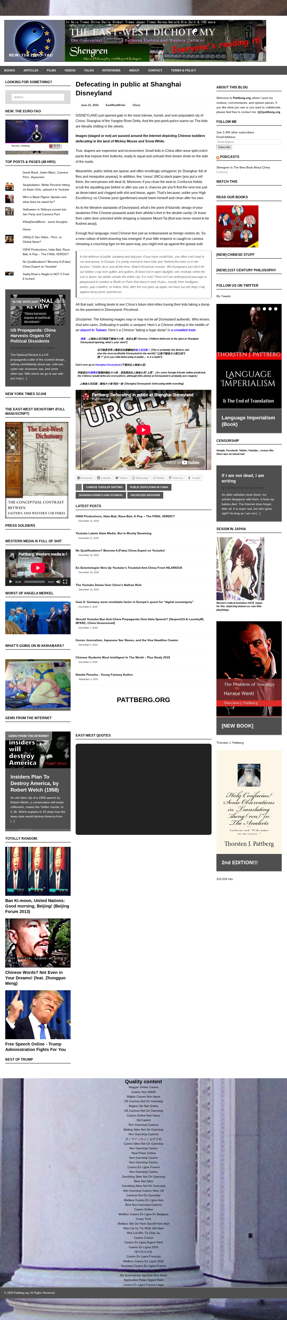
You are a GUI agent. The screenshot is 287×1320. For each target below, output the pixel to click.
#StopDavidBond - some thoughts (45, 221)
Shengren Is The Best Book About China (243, 167)
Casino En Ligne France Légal (143, 1284)
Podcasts (229, 157)
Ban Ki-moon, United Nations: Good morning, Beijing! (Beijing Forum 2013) (37, 906)
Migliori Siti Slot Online (143, 1106)
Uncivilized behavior (145, 495)
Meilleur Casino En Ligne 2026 (143, 1261)
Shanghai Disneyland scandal (101, 495)
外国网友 (93, 372)
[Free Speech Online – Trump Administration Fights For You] (38, 1037)
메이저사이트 (143, 1251)
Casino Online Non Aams (143, 1115)
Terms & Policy (183, 70)
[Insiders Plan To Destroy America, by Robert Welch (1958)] (38, 750)
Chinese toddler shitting (104, 487)
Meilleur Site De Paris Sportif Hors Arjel (143, 1223)
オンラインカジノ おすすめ (143, 1139)
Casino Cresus (143, 1237)
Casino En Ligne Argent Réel (143, 1242)
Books (9, 70)
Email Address (225, 137)
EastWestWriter (115, 105)
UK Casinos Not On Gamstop (143, 1101)
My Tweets (223, 296)
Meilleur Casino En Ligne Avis (143, 1200)
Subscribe (224, 147)
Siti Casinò (144, 1120)
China (136, 105)
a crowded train (183, 330)
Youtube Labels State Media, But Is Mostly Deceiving (113, 533)
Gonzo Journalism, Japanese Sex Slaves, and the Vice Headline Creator (127, 640)
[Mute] (58, 582)
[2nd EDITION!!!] (249, 802)
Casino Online (143, 1209)
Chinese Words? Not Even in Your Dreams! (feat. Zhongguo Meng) (35, 978)
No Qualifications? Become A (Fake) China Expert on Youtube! (120, 550)
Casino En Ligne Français (143, 1256)
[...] (25, 378)
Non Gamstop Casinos (144, 1124)
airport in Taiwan (93, 330)
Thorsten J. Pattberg (230, 742)
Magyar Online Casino (143, 1087)
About (134, 70)
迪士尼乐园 (141, 349)
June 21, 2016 (90, 105)
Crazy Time (143, 1218)
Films (51, 70)
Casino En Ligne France (144, 1167)
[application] (38, 567)
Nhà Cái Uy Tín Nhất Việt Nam (143, 1228)
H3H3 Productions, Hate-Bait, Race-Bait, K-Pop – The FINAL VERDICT (125, 516)
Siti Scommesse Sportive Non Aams (143, 1275)
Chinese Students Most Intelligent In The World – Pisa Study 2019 (123, 657)
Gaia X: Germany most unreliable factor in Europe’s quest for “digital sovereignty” (135, 602)
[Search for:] (38, 97)
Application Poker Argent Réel (143, 1280)
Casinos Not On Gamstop (143, 1195)
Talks (89, 70)
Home (27, 229)
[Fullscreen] (65, 582)
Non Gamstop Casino (143, 1148)
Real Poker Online (144, 1153)
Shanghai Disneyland (107, 364)
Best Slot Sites (143, 1181)
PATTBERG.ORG (143, 700)
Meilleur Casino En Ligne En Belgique (143, 1214)
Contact (155, 70)
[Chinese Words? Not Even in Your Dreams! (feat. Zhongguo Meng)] (38, 965)
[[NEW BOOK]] (249, 669)
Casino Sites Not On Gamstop (143, 1143)
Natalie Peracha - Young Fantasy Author (104, 674)
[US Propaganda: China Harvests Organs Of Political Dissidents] (38, 323)
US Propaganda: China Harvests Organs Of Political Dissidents (33, 335)
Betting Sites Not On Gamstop (143, 1129)
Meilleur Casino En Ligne (143, 1270)
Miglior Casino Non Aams (143, 1096)
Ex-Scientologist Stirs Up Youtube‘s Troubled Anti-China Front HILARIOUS (129, 567)
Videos (70, 70)
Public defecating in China (149, 487)
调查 (83, 338)
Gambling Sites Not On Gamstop (143, 1176)
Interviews (111, 70)
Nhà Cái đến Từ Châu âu (143, 1233)
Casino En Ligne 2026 (143, 1247)
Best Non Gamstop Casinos (143, 1204)
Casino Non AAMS (143, 1092)
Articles (31, 70)
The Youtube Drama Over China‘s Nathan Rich (109, 585)
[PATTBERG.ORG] (143, 41)
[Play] (11, 582)
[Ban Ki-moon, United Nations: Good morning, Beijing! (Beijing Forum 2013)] (38, 893)
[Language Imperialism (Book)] (249, 356)
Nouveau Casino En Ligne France (143, 1265)
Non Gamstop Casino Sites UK (143, 1190)
